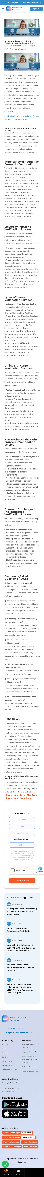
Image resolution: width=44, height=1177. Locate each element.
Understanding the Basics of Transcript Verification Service (18, 42)
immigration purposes (29, 733)
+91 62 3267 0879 (12, 2)
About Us (5, 1044)
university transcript (17, 233)
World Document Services (17, 46)
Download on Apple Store (18, 798)
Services (5, 1057)
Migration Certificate (29, 1052)
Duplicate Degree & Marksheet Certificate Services (29, 1059)
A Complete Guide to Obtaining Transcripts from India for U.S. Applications (22, 911)
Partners (5, 1053)
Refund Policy (7, 1065)
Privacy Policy (7, 1061)
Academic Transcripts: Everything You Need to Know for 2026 (20, 967)
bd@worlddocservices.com (30, 2)
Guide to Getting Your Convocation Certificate (18, 929)
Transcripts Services (18, 49)
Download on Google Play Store (21, 795)
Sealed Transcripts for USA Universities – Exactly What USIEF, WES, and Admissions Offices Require (20, 988)
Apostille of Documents (30, 1071)
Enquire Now (36, 9)
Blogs (4, 1049)
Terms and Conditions (10, 1070)
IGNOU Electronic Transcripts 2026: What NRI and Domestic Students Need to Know (21, 948)
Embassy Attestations (30, 1067)
